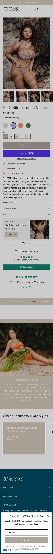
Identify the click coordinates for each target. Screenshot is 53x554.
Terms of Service (28, 549)
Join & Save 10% (26, 540)
